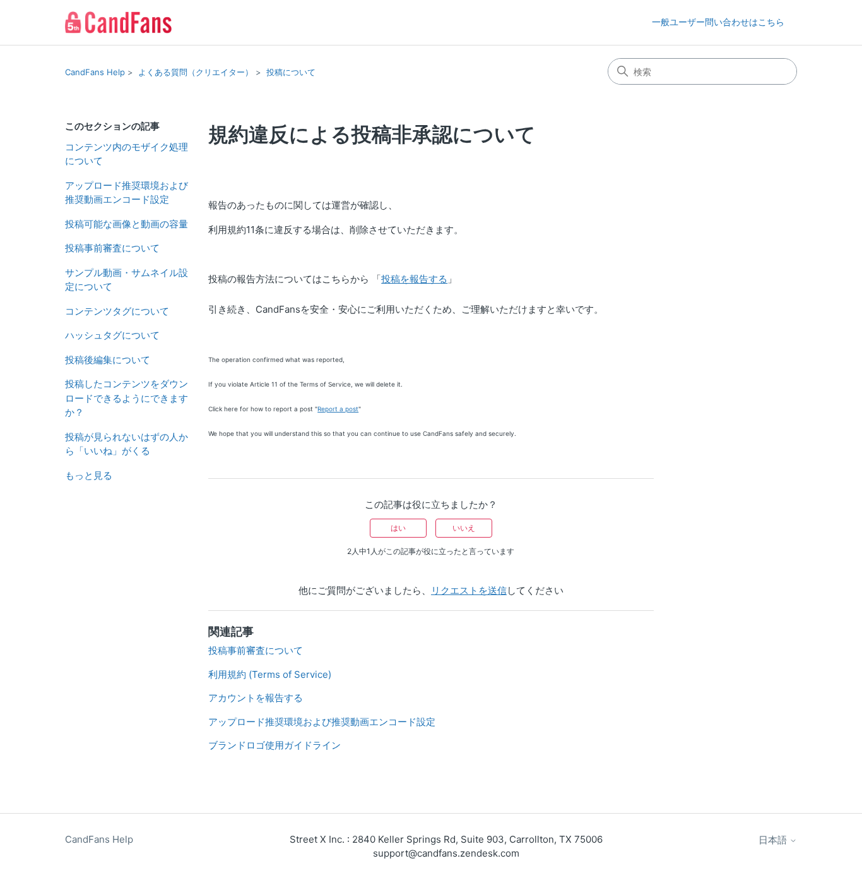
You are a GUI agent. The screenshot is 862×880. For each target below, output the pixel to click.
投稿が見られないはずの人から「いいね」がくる (126, 444)
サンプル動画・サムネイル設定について (126, 280)
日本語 (774, 840)
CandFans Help (95, 72)
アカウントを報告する (255, 698)
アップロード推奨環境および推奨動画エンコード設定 (126, 192)
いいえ (463, 528)
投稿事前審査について (112, 248)
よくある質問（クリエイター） (195, 72)
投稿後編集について (107, 360)
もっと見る (88, 475)
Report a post (337, 409)
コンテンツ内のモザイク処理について (126, 154)
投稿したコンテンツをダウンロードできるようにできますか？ (126, 398)
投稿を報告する (414, 279)
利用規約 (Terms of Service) (269, 674)
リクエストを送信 (469, 590)
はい (398, 528)
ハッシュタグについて (112, 335)
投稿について (291, 72)
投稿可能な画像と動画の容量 (126, 224)
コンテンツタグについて (117, 311)
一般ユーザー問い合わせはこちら (718, 21)
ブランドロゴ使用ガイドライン (274, 745)
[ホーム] (118, 22)
